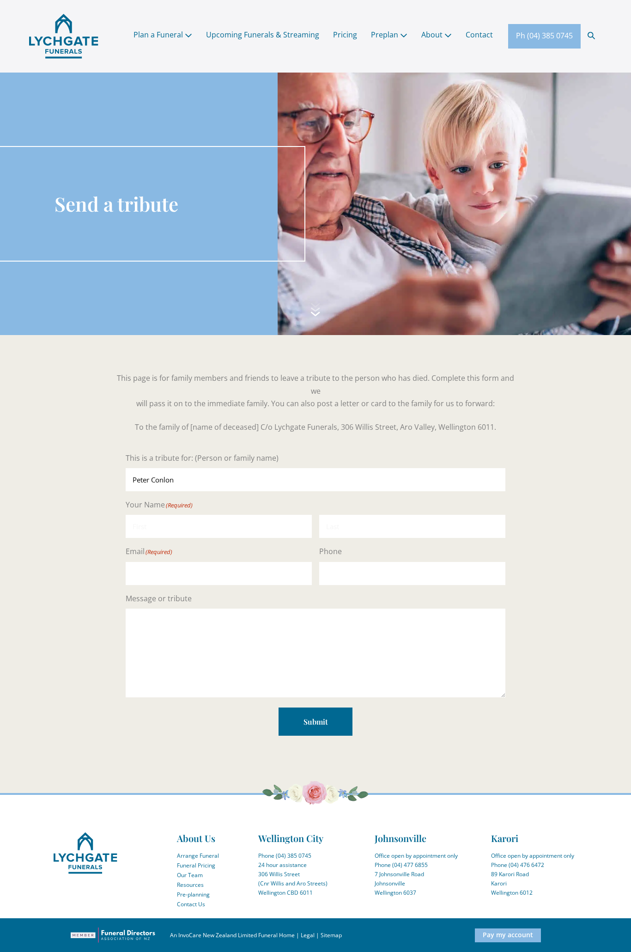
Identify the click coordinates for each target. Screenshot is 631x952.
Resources (190, 885)
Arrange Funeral (198, 856)
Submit (315, 721)
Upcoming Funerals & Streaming (262, 35)
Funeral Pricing (196, 865)
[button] (591, 35)
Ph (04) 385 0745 (544, 36)
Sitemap (331, 935)
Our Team (190, 875)
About (432, 35)
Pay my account (508, 934)
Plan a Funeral (159, 35)
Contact (479, 35)
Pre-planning (193, 894)
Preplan (385, 35)
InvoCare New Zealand (207, 935)
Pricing (345, 35)
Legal (308, 935)
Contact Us (191, 904)
